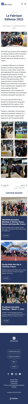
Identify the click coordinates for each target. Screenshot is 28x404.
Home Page (6, 26)
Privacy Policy (14, 379)
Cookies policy (14, 381)
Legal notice (14, 383)
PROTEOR (15, 398)
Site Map (14, 387)
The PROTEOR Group (14, 351)
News (14, 361)
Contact (14, 366)
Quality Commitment (14, 356)
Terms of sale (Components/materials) (14, 385)
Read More (6, 235)
